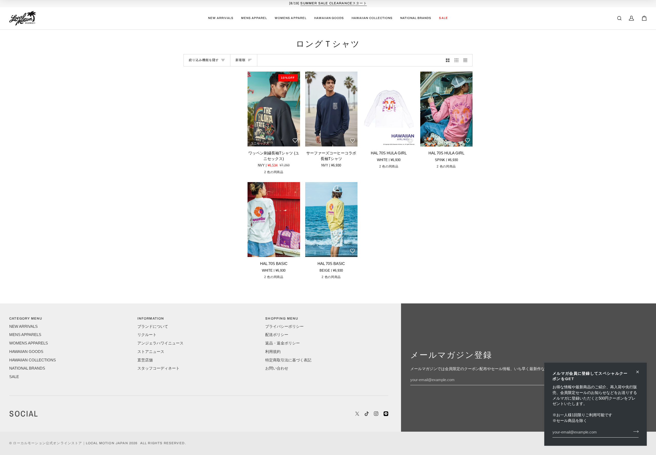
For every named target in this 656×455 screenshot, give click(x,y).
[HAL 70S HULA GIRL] (389, 109)
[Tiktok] (367, 413)
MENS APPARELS (25, 335)
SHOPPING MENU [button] (281, 318)
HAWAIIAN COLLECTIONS (32, 360)
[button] (254, 18)
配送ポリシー (276, 335)
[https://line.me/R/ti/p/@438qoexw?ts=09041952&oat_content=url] (386, 413)
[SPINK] (392, 167)
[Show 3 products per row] (456, 60)
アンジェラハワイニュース (160, 343)
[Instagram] (376, 413)
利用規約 (273, 352)
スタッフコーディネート (158, 368)
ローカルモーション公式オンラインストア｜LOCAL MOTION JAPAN (70, 443)
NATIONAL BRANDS (27, 368)
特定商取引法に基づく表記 (288, 360)
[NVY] (269, 173)
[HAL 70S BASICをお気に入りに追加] (295, 250)
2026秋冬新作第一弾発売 (333, 3)
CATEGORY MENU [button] (25, 318)
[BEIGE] (277, 278)
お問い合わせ (276, 368)
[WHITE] (384, 167)
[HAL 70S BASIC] (274, 219)
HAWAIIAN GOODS (26, 352)
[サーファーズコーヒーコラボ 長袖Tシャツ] (331, 109)
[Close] (640, 372)
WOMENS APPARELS (28, 343)
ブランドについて (152, 326)
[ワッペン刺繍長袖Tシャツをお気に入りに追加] (295, 140)
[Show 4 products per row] (467, 60)
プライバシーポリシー (284, 326)
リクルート (147, 335)
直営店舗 (145, 360)
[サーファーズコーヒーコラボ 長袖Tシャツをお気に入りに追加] (352, 140)
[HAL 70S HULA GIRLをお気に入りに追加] (410, 140)
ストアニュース (150, 352)
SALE (14, 377)
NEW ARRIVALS (23, 326)
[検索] (619, 18)
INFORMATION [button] (150, 318)
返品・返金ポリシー (282, 343)
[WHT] (277, 173)
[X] (357, 413)
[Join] (634, 431)
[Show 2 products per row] (447, 60)
